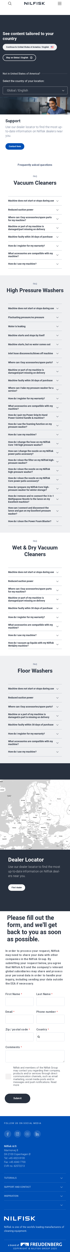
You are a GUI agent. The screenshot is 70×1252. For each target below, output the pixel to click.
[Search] (10, 3)
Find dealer (17, 887)
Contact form (15, 146)
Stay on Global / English (17, 57)
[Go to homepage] (34, 4)
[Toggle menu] (59, 3)
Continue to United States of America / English (27, 47)
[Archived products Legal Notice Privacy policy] (35, 1205)
